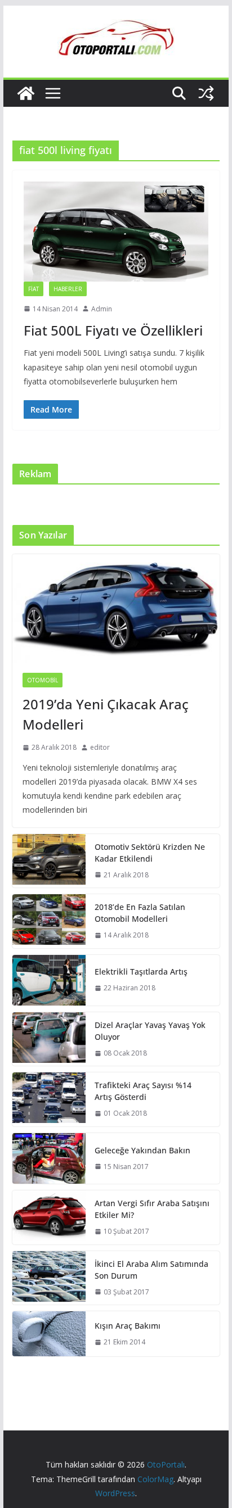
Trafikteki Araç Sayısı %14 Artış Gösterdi (143, 1091)
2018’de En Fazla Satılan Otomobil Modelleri (140, 913)
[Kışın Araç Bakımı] (49, 1333)
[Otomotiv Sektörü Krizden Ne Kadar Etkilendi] (49, 861)
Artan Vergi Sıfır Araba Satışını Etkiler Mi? (152, 1209)
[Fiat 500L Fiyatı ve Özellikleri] (116, 231)
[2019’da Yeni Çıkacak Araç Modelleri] (116, 608)
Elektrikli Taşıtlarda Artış (141, 971)
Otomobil (42, 680)
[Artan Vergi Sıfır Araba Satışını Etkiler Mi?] (49, 1217)
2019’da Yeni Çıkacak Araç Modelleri (106, 714)
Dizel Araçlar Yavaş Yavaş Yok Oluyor (150, 1031)
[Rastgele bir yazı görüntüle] (206, 93)
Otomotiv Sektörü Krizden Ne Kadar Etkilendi (150, 852)
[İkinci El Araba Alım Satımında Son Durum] (49, 1278)
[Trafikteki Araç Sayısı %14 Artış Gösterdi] (49, 1099)
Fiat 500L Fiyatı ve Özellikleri (113, 330)
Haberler (67, 289)
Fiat (33, 289)
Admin (101, 309)
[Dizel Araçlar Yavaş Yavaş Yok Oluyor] (49, 1039)
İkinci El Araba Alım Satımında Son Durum (151, 1269)
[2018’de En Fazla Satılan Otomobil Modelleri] (49, 921)
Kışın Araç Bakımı (127, 1325)
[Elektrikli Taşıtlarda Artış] (49, 980)
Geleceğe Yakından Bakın (142, 1150)
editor (100, 747)
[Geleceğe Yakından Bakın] (49, 1158)
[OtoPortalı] (25, 93)
